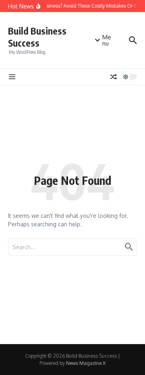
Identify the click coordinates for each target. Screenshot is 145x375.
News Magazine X (86, 363)
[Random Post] (113, 77)
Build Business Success (37, 37)
